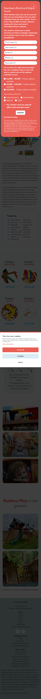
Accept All (20, 350)
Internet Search (12, 97)
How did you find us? (12, 94)
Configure (20, 356)
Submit (20, 112)
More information (8, 344)
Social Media (28, 97)
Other (20, 100)
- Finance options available (20, 80)
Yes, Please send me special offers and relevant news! (18, 106)
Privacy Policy (10, 123)
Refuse (20, 362)
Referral (9, 100)
